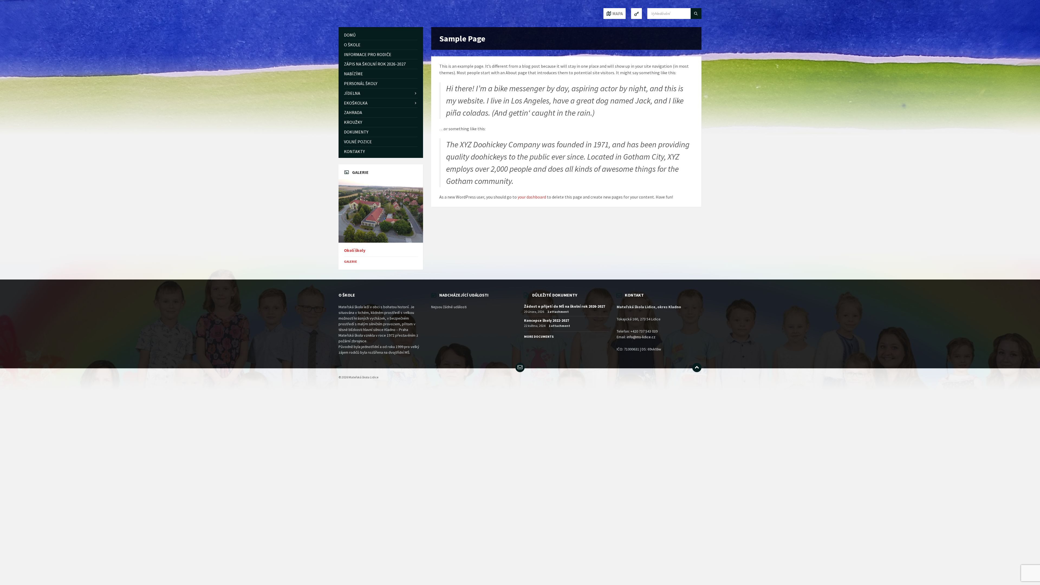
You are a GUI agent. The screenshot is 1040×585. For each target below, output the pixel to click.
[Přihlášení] (636, 13)
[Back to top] (696, 367)
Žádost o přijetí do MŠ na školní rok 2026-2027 (564, 306)
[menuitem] (381, 35)
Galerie (350, 261)
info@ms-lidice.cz (641, 336)
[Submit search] (696, 13)
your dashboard (532, 197)
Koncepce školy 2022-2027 (546, 320)
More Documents (539, 336)
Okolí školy (354, 250)
